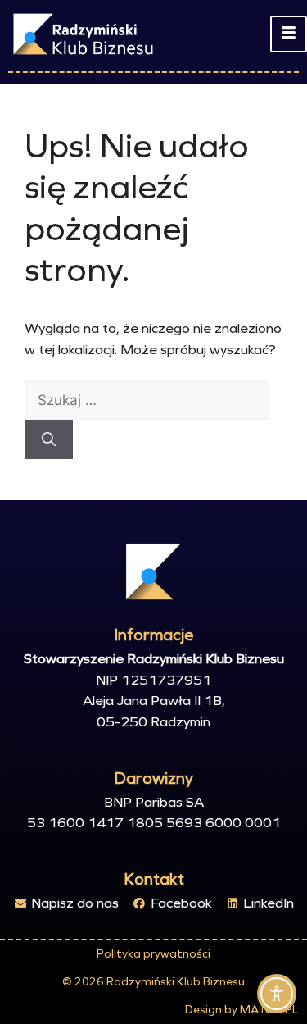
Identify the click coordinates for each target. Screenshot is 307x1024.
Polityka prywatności (153, 954)
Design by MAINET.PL (242, 1010)
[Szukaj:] (147, 400)
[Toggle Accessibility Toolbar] (277, 994)
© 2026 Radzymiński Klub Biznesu (153, 982)
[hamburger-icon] (288, 34)
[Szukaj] (49, 439)
